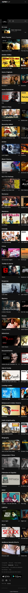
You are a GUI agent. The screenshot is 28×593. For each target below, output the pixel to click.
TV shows (4, 565)
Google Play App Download (17, 576)
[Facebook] (6, 580)
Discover (11, 562)
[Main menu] (25, 2)
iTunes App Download (6, 576)
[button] (14, 31)
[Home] (6, 1)
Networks (10, 565)
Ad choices (5, 569)
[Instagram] (3, 580)
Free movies (18, 562)
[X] (10, 580)
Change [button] (9, 583)
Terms (16, 565)
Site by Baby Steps (22, 588)
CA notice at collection (16, 567)
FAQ (10, 569)
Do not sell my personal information (11, 572)
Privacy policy (5, 567)
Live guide (4, 562)
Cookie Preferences (14, 591)
